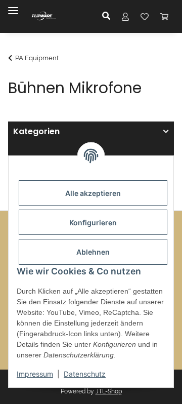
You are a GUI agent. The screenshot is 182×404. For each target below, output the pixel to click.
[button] (109, 16)
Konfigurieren (93, 222)
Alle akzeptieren (93, 193)
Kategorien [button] (36, 132)
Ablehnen (93, 252)
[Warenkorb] (164, 16)
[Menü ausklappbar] (13, 6)
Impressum (35, 374)
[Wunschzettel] (144, 16)
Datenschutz (85, 374)
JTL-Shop (109, 391)
